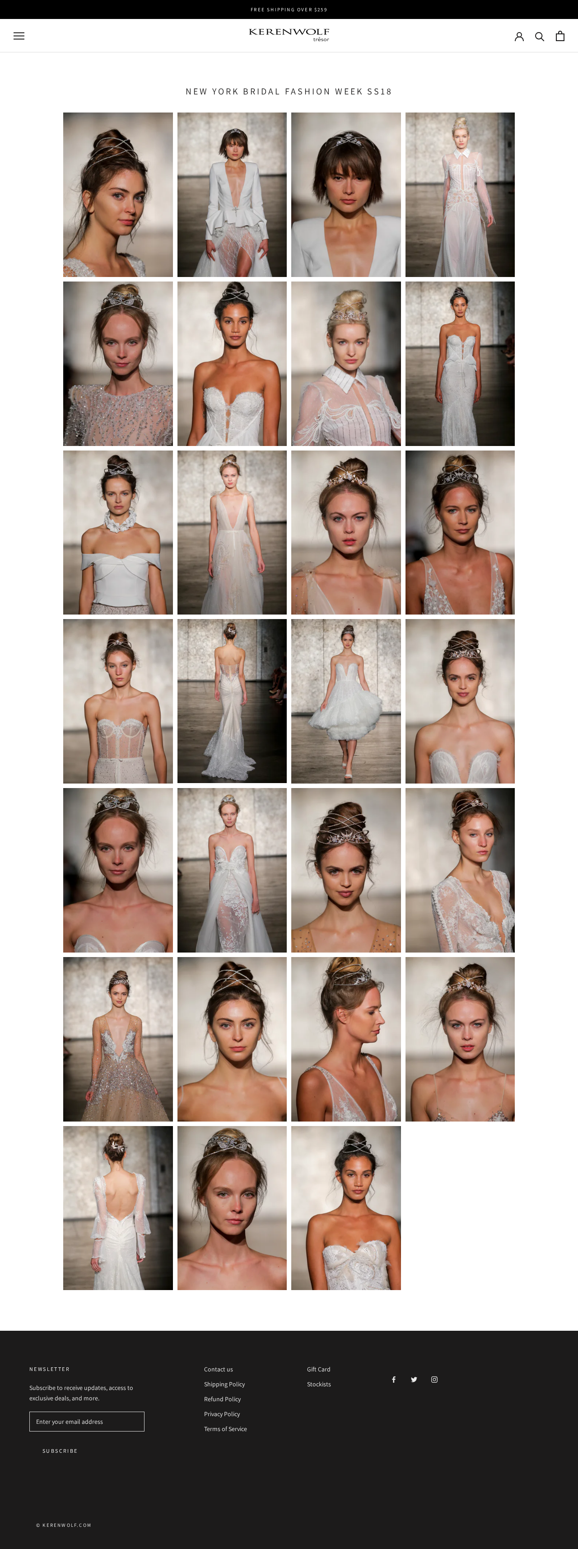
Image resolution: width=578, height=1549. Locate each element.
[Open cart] (560, 36)
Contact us (218, 1369)
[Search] (540, 36)
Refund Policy (222, 1399)
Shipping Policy (224, 1384)
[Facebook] (394, 1379)
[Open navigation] (19, 36)
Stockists (319, 1384)
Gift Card (319, 1369)
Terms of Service (225, 1429)
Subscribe (60, 1450)
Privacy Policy (222, 1414)
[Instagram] (434, 1379)
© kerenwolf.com (64, 1525)
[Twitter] (414, 1379)
